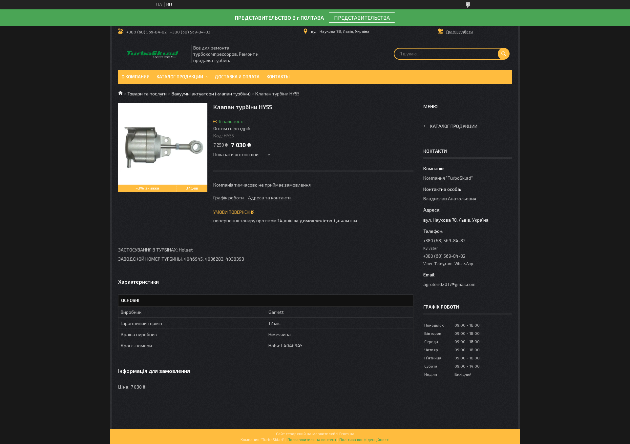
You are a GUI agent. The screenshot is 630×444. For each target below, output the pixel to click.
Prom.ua (346, 433)
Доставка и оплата (237, 76)
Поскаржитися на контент (311, 439)
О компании (135, 76)
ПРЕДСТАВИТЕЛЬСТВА (362, 17)
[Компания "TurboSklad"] (154, 54)
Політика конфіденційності (364, 439)
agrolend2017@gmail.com (449, 284)
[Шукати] (504, 54)
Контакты (278, 76)
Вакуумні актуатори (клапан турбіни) (211, 93)
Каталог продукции (180, 76)
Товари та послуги (147, 93)
